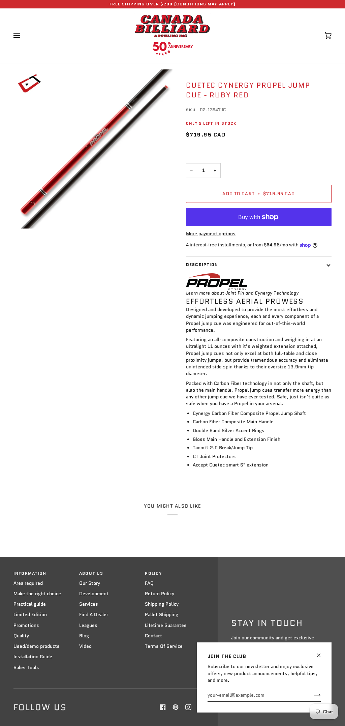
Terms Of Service (164, 646)
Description (202, 265)
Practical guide (29, 604)
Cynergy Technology (277, 293)
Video (85, 646)
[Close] (322, 652)
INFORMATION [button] (29, 573)
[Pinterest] (175, 707)
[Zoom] (92, 149)
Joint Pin (234, 293)
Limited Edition (30, 614)
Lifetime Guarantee (166, 625)
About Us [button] (91, 573)
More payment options (211, 234)
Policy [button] (153, 573)
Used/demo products (36, 646)
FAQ (149, 583)
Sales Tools (26, 667)
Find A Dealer (93, 614)
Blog (84, 636)
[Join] (312, 695)
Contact (153, 636)
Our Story (89, 583)
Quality (21, 636)
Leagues (88, 625)
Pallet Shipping (161, 614)
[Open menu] (23, 35)
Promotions (26, 625)
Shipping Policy (162, 604)
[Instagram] (188, 707)
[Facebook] (163, 707)
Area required (28, 583)
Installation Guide (32, 657)
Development (93, 594)
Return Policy (159, 594)
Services (88, 604)
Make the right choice (37, 594)
